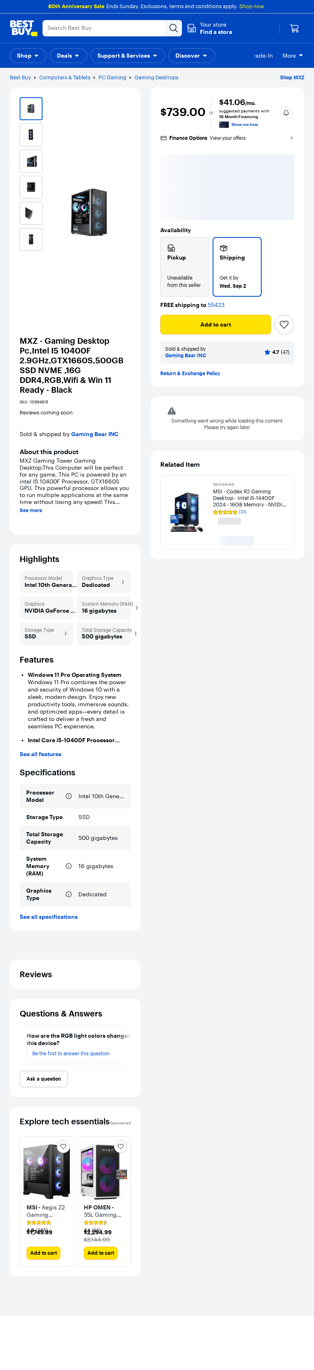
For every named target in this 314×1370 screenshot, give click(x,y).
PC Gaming (112, 77)
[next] (127, 1044)
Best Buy (20, 77)
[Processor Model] (68, 796)
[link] (47, 1227)
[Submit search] (174, 28)
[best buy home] (24, 28)
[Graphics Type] (68, 894)
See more (31, 510)
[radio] (184, 267)
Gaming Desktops (156, 77)
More (289, 55)
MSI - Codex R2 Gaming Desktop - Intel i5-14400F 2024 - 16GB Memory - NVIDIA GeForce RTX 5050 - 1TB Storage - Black (249, 498)
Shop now (251, 6)
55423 (216, 305)
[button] (209, 28)
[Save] (284, 324)
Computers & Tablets (64, 77)
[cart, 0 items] (294, 28)
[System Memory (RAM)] (68, 866)
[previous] (22, 1044)
